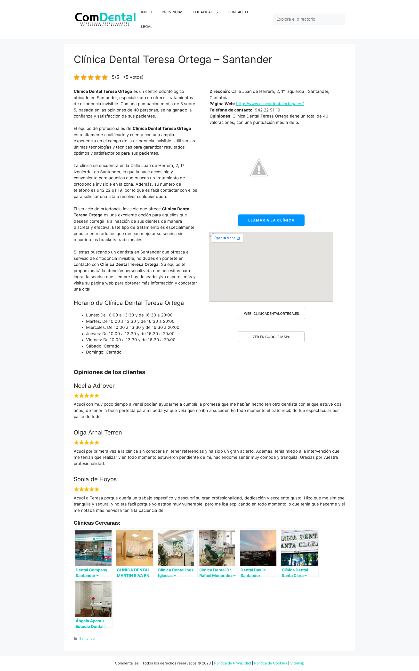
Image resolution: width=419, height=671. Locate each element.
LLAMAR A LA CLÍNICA (271, 220)
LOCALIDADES (205, 12)
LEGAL (146, 26)
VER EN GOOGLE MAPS (271, 337)
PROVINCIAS (173, 12)
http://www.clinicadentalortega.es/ (270, 103)
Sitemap (297, 663)
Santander (87, 638)
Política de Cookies (270, 663)
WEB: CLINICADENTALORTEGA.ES (271, 313)
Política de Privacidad (232, 663)
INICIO (146, 12)
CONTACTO (238, 12)
